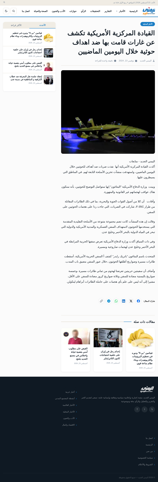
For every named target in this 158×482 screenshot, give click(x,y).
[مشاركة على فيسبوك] (138, 301)
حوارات (73, 11)
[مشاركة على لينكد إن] (124, 301)
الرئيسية (133, 11)
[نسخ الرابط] (101, 301)
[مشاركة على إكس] (131, 301)
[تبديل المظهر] (6, 11)
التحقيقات (95, 11)
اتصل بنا (26, 11)
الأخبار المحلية (147, 24)
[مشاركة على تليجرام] (109, 301)
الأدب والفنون (58, 11)
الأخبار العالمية (69, 405)
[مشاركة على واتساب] (116, 301)
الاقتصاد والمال (68, 425)
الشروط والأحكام (145, 464)
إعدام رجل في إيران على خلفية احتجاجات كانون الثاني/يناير (110, 355)
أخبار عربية (70, 392)
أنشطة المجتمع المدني (65, 398)
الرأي (83, 11)
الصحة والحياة (41, 11)
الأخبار (122, 11)
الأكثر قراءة (16, 25)
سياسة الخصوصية (145, 458)
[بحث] (13, 11)
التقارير (108, 11)
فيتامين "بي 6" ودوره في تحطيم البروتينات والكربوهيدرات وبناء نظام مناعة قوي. (26, 36)
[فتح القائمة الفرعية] (116, 11)
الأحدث (42, 25)
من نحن (149, 451)
